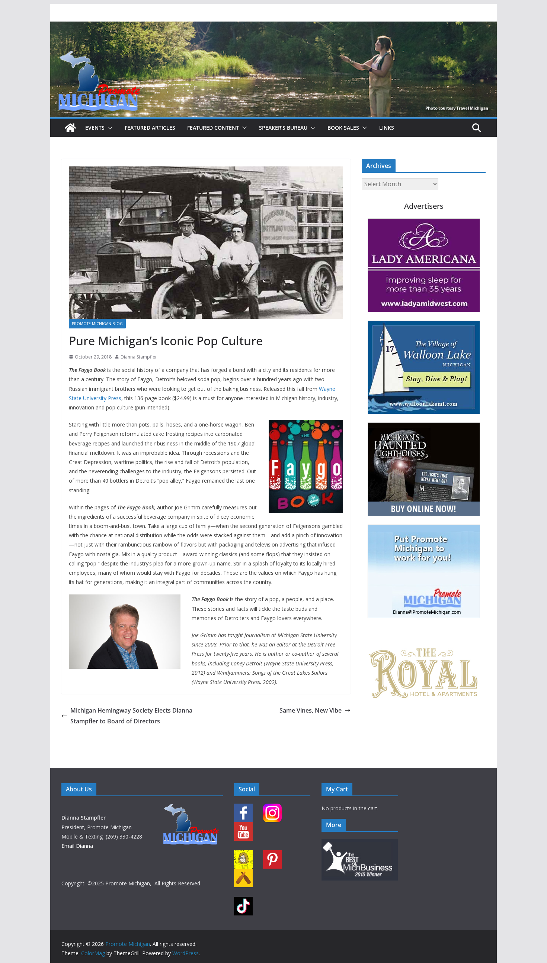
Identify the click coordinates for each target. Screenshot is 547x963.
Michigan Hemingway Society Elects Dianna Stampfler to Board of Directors (131, 715)
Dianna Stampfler (139, 357)
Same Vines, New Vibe (310, 710)
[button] (109, 128)
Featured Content (213, 127)
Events (95, 127)
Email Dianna (77, 845)
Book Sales (343, 127)
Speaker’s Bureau (283, 127)
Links (386, 127)
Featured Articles (150, 127)
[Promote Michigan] (273, 27)
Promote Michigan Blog (97, 323)
